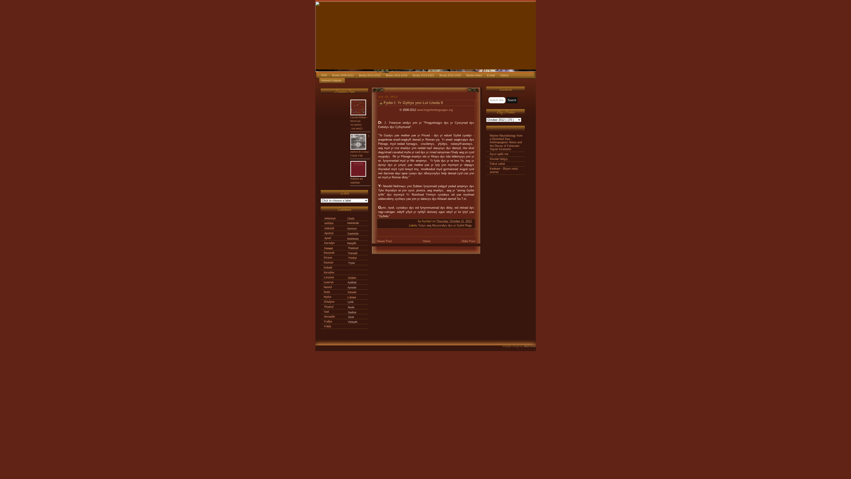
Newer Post (384, 241)
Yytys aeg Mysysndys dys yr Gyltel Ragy (445, 225)
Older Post (468, 241)
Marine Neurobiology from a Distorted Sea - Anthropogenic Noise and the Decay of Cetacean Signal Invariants (506, 142)
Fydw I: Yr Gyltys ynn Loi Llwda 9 (413, 103)
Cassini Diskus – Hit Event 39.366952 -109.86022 (359, 122)
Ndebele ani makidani (356, 180)
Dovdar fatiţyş (499, 159)
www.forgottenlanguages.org (435, 110)
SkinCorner (530, 346)
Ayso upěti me (499, 154)
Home (426, 241)
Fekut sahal (497, 163)
